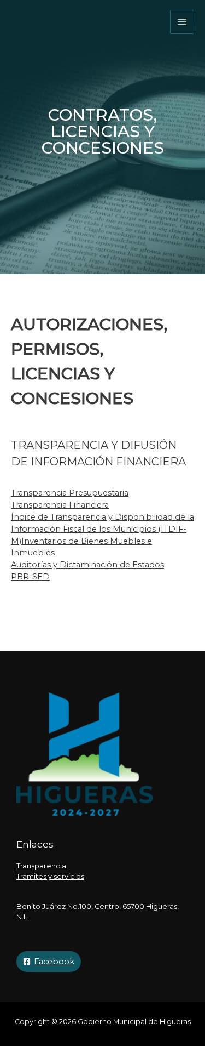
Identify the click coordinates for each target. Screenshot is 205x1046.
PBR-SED (30, 577)
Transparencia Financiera (60, 505)
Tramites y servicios (50, 876)
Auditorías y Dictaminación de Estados (87, 565)
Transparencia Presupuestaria (69, 493)
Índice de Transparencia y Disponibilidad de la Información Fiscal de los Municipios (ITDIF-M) (102, 529)
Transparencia (41, 866)
